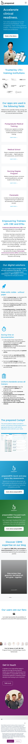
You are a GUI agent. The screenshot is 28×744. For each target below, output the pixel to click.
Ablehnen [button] (18, 741)
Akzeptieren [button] (10, 741)
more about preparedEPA (14, 492)
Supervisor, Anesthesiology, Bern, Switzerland (14, 649)
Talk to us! (7, 683)
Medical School (14, 149)
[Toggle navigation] (26, 3)
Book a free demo (11, 36)
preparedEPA (14, 590)
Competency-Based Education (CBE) (12, 227)
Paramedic (14, 195)
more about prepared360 (14, 529)
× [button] (25, 722)
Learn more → (14, 137)
